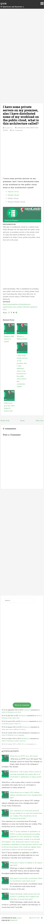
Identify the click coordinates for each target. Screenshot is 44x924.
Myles (23, 744)
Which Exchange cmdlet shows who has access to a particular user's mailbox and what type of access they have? (25, 896)
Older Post (39, 421)
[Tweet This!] (13, 313)
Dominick (27, 710)
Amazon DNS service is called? (9, 339)
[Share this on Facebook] (11, 313)
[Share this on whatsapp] (9, 313)
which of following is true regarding (13, 735)
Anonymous (22, 716)
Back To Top (34, 918)
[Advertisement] (22, 36)
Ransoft (13, 920)
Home (22, 421)
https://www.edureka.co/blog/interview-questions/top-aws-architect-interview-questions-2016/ (20, 307)
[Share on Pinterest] (16, 313)
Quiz (3, 3)
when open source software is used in (13, 729)
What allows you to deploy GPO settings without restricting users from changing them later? (26, 795)
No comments (17, 130)
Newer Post (5, 421)
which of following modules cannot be (14, 741)
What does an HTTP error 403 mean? (24, 756)
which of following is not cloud (11, 712)
